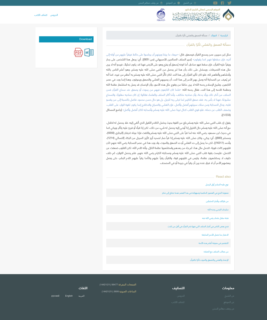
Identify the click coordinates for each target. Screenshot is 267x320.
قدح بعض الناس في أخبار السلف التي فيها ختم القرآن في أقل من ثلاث (198, 226)
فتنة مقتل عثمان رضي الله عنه (215, 217)
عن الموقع (171, 2)
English (69, 295)
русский (55, 295)
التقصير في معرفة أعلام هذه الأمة (213, 242)
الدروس (54, 14)
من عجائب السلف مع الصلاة (216, 251)
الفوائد (214, 35)
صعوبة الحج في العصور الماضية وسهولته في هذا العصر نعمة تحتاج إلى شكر (195, 192)
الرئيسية (224, 35)
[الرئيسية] (203, 14)
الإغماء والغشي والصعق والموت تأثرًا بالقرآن (209, 259)
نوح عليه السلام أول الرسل (217, 184)
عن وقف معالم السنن (148, 2)
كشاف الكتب (40, 14)
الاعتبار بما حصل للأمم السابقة (215, 234)
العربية (81, 295)
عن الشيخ (187, 2)
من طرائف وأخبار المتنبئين (217, 201)
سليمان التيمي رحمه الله (218, 209)
